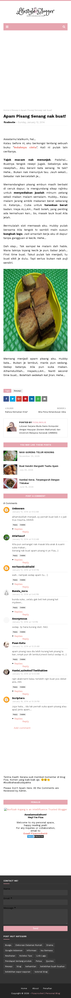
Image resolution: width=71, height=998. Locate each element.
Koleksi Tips (25, 956)
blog (19, 966)
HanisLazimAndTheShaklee (29, 670)
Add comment (22, 727)
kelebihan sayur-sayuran (17, 972)
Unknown (18, 508)
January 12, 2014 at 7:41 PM (25, 622)
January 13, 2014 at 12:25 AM (25, 646)
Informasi (31, 950)
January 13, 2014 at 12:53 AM (25, 674)
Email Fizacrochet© (35, 833)
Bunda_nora (20, 591)
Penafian (47, 988)
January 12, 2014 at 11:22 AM (25, 539)
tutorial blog (41, 972)
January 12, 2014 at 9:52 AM (25, 512)
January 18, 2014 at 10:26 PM (25, 701)
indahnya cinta (25, 147)
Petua (39, 961)
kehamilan (31, 966)
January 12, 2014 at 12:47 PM (25, 570)
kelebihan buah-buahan (52, 966)
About (35, 988)
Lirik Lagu (41, 956)
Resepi (15, 110)
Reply (15, 525)
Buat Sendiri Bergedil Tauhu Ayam (38, 466)
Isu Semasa (47, 950)
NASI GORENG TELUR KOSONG (36, 452)
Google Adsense (13, 950)
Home (6, 110)
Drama (49, 945)
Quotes (50, 961)
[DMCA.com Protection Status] (35, 837)
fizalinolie (9, 122)
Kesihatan (10, 956)
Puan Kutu (18, 643)
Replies (18, 529)
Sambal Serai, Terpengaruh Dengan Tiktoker (39, 481)
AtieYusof (18, 536)
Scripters (18, 698)
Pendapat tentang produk (18, 961)
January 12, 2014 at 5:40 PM (25, 594)
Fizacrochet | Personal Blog (46, 993)
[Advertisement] (35, 68)
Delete (22, 525)
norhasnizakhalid (23, 566)
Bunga (8, 945)
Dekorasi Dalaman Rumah (29, 945)
